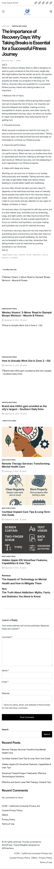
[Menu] (3, 11)
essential (22, 255)
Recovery (5, 258)
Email (5, 682)
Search (5, 729)
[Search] (51, 11)
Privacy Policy (8, 819)
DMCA (5, 815)
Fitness (28, 255)
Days (16, 255)
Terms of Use (8, 824)
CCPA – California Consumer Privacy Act (21, 806)
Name (5, 670)
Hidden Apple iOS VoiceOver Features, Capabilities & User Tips (25, 562)
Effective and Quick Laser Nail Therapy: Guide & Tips (26, 782)
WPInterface (7, 848)
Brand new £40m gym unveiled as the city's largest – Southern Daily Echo (24, 408)
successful (14, 258)
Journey (45, 255)
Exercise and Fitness (19, 26)
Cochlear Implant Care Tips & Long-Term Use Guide (26, 758)
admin (18, 61)
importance (37, 255)
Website (5, 693)
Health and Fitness (9, 460)
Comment (7, 637)
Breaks (10, 255)
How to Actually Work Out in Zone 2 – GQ (26, 360)
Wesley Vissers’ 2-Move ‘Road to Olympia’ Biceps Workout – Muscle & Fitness (27, 314)
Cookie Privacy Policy (12, 810)
